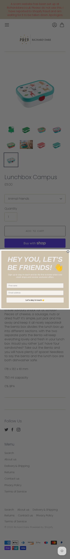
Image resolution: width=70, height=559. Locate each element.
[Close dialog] (68, 251)
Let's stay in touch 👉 (35, 300)
